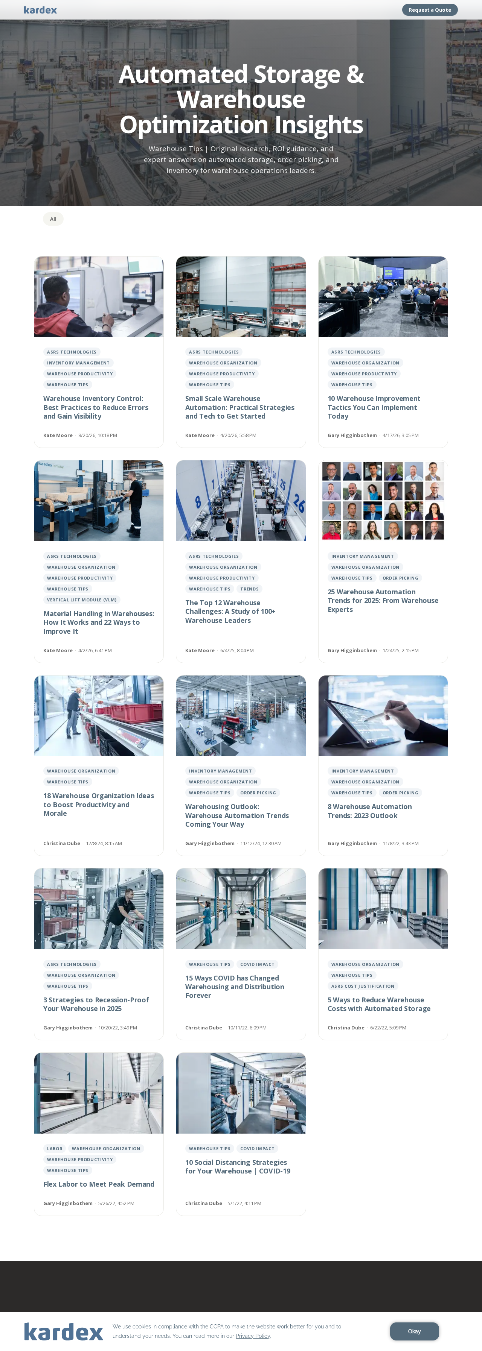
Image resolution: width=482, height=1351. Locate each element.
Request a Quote (430, 9)
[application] (241, 1331)
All (53, 219)
